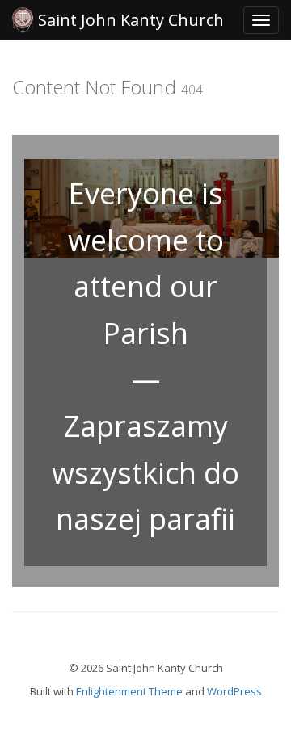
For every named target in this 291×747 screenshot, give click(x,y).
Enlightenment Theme (129, 691)
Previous (33, 382)
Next (258, 382)
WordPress (234, 691)
